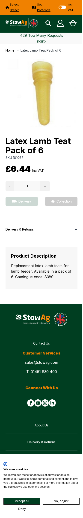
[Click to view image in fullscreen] (41, 93)
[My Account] (60, 23)
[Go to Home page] (22, 23)
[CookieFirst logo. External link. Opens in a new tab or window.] (5, 464)
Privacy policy (70, 459)
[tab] (41, 229)
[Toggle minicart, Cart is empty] (72, 23)
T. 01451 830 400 (41, 371)
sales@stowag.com (41, 362)
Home (10, 50)
